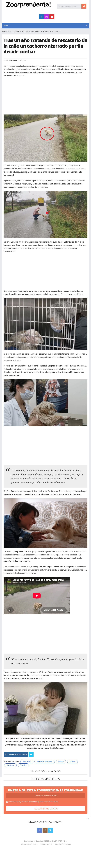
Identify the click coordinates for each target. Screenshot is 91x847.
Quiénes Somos (46, 844)
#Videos (72, 761)
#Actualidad (27, 761)
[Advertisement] (45, 96)
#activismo (10, 765)
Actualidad (14, 32)
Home (4, 32)
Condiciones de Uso (28, 844)
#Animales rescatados (44, 761)
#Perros (61, 761)
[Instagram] (45, 830)
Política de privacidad (63, 844)
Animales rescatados (31, 32)
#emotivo (23, 765)
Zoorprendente (29, 841)
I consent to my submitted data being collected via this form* (33, 802)
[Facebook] (39, 830)
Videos (55, 32)
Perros (46, 32)
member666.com (11, 60)
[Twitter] (50, 830)
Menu (6, 26)
